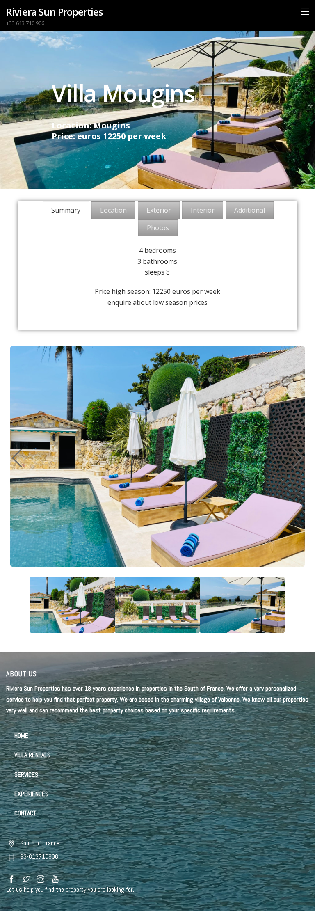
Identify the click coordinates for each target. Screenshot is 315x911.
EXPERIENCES (31, 794)
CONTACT (25, 813)
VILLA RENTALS (32, 755)
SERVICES (26, 774)
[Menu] (305, 11)
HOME (21, 735)
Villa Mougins (123, 93)
